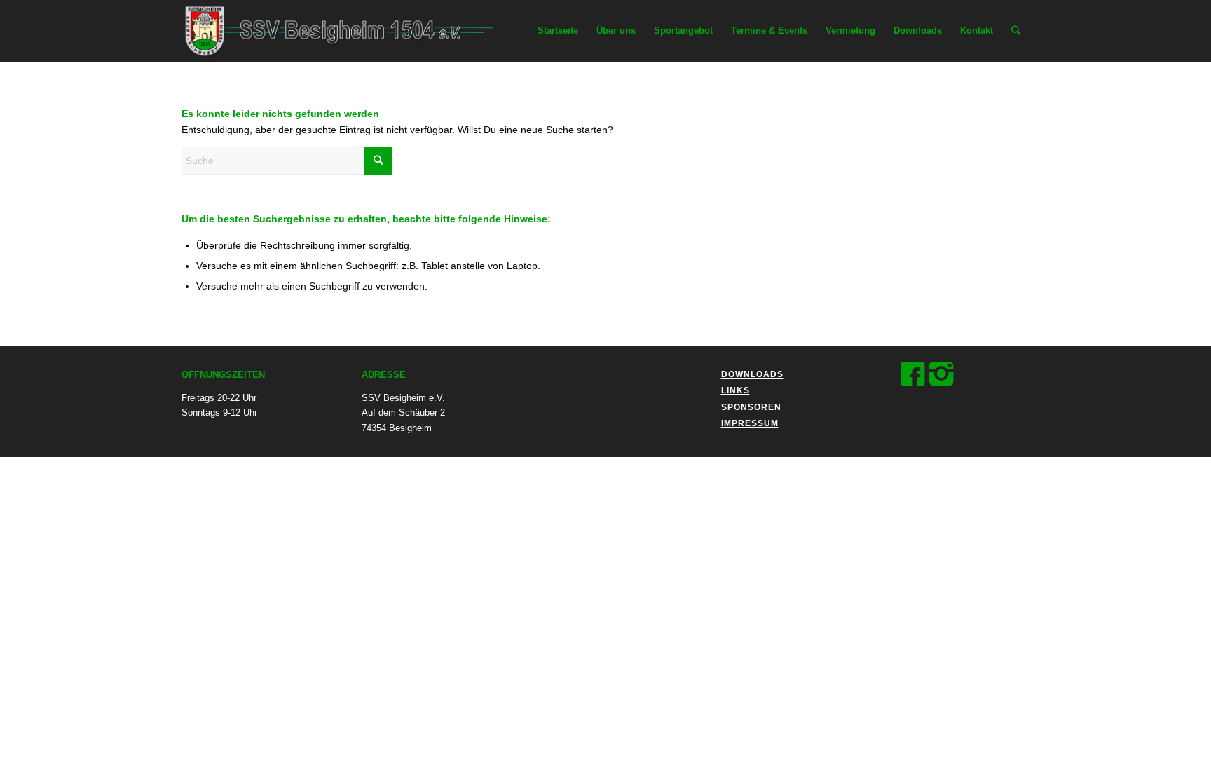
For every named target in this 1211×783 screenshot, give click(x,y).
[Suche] (1015, 31)
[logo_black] (349, 31)
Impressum (750, 423)
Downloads (752, 374)
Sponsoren (751, 407)
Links (735, 390)
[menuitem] (557, 31)
